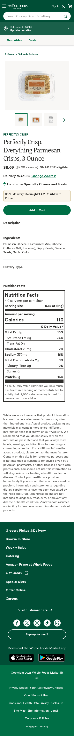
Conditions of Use (36, 695)
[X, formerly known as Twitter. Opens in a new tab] (26, 623)
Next (64, 120)
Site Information (38, 710)
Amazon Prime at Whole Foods (29, 564)
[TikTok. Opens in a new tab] (47, 623)
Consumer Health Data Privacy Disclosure (36, 703)
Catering (12, 556)
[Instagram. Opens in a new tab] (37, 623)
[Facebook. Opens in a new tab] (16, 623)
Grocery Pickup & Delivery (26, 530)
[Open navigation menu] (4, 6)
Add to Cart (37, 210)
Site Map (19, 710)
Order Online (15, 590)
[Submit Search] (65, 16)
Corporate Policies (37, 718)
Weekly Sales (16, 547)
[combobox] (34, 16)
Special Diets (16, 581)
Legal (54, 710)
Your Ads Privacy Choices (46, 688)
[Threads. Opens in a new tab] (57, 623)
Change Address (43, 176)
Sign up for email (37, 634)
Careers (12, 598)
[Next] (35, 93)
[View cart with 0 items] (69, 6)
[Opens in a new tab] (22, 658)
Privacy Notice (18, 688)
